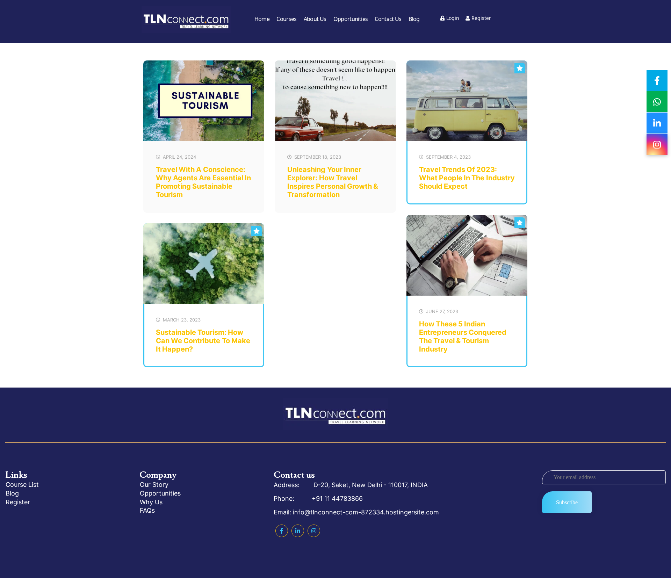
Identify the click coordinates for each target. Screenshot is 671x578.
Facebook (281, 531)
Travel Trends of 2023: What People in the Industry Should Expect (467, 177)
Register (481, 18)
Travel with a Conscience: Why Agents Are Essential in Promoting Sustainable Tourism (203, 182)
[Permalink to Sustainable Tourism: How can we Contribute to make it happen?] (203, 302)
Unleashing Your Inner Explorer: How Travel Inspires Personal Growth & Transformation (332, 182)
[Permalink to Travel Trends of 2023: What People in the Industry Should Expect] (466, 139)
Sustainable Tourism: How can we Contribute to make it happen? (203, 340)
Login (452, 18)
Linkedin (297, 531)
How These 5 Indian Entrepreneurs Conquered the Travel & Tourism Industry (462, 336)
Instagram (314, 531)
